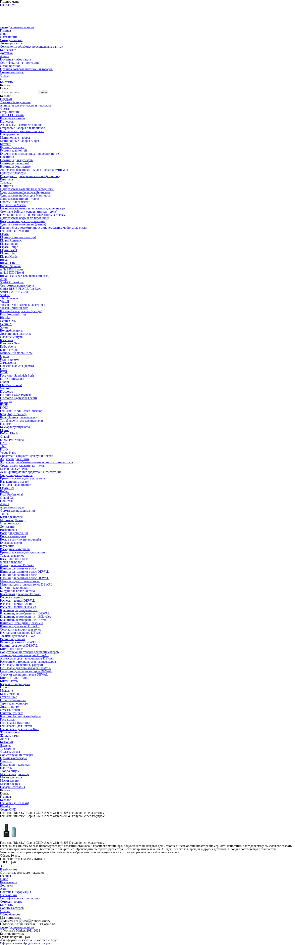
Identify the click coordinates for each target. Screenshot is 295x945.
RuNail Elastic (9, 433)
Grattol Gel (7, 497)
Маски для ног (10, 780)
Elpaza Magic (8, 256)
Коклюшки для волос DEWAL (20, 594)
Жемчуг (5, 745)
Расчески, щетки (11, 597)
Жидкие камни (10, 735)
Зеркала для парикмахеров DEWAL (24, 655)
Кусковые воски (11, 542)
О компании (8, 37)
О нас (4, 33)
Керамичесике (9, 693)
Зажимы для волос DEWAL (19, 636)
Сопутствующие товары (16, 755)
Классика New (10, 343)
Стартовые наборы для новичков (22, 128)
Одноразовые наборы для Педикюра (25, 192)
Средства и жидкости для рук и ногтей (26, 456)
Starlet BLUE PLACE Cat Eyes (20, 288)
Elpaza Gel (7, 488)
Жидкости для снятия (14, 459)
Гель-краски (8, 719)
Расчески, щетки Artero (16, 603)
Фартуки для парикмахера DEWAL (24, 674)
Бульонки (6, 742)
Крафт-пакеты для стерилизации (22, 221)
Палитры (6, 767)
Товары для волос (12, 555)
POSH (4, 372)
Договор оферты (11, 43)
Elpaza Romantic (11, 240)
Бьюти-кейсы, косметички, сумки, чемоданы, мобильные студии (44, 227)
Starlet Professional (12, 282)
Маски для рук (10, 783)
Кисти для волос (11, 648)
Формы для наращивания (17, 510)
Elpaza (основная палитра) (18, 237)
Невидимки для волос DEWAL (21, 632)
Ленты (4, 738)
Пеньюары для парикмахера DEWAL (25, 668)
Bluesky (5, 317)
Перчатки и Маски (13, 205)
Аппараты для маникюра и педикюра (25, 105)
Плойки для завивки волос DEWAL (24, 578)
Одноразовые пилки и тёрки (19, 198)
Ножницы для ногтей (15, 163)
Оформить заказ (11, 943)
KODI (4, 407)
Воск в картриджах (13, 536)
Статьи (5, 75)
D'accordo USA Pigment (16, 394)
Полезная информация (15, 59)
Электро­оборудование (15, 102)
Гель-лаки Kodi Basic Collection (21, 411)
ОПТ (3, 78)
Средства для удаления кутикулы (22, 465)
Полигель (6, 501)
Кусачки (5, 144)
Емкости (6, 761)
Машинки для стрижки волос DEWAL (26, 584)
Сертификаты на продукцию (20, 62)
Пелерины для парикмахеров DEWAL (26, 671)
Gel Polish (6, 388)
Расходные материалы (15, 549)
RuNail (4, 259)
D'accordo (6, 391)
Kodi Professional (11, 494)
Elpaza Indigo (9, 243)
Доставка (6, 53)
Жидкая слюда (10, 732)
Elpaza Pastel (8, 250)
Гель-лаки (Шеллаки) (14, 230)
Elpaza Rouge (9, 247)
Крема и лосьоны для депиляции (22, 552)
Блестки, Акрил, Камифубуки (20, 716)
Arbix (3, 279)
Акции (4, 56)
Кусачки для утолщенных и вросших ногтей (30, 153)
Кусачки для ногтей (13, 150)
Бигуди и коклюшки (14, 587)
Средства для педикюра (16, 475)
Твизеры (6, 182)
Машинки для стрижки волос (20, 581)
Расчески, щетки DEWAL (17, 600)
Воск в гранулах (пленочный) (20, 539)
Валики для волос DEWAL (18, 642)
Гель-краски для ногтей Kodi (19, 729)
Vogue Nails (8, 452)
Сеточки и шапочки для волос (20, 629)
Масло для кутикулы (14, 468)
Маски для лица (11, 777)
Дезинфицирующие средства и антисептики (30, 472)
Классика (6, 340)
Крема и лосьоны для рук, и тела (22, 478)
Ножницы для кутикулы (16, 160)
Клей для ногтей (11, 517)
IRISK (4, 404)
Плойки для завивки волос (18, 574)
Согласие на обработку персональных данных (31, 46)
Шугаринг (7, 546)
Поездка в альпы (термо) (17, 366)
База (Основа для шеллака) (18, 417)
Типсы (4, 513)
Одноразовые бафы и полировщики (24, 218)
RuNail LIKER (10, 263)
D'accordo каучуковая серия (18, 398)
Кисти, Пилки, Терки (14, 677)
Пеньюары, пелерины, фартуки (21, 665)
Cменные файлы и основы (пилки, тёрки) (28, 211)
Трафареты (7, 748)
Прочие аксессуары (13, 758)
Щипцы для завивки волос (18, 568)
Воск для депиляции (14, 533)
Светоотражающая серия (17, 285)
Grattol (4, 382)
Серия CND (8, 321)
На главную (8, 4)
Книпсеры (7, 179)
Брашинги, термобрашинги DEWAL (25, 613)
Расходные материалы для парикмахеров (28, 661)
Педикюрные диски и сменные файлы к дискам (33, 214)
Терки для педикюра (14, 703)
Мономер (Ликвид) (13, 520)
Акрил (4, 504)
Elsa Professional (11, 385)
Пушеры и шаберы (13, 173)
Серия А (6, 324)
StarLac (5, 295)
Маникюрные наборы (15, 137)
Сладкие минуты (11, 337)
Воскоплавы (8, 529)
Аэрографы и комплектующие (21, 124)
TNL (3, 446)
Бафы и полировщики (15, 684)
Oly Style (6, 401)
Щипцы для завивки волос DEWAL (24, 571)
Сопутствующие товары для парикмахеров (29, 652)
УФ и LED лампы (12, 115)
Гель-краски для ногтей (16, 726)
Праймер (6, 423)
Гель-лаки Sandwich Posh (17, 375)
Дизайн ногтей (10, 706)
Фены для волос (11, 562)
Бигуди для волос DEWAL (18, 591)
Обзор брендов (10, 66)
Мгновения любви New (16, 353)
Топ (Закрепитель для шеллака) (21, 420)
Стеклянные (8, 697)
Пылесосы (7, 121)
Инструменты (9, 134)
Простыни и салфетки (15, 202)
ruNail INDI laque (11, 269)
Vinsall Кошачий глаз (14, 308)
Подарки (6, 99)
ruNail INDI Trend (12, 272)
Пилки (4, 687)
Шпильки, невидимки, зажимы (21, 623)
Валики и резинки (12, 639)
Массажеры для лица (14, 774)
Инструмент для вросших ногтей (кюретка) (30, 176)
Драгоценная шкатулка (16, 333)
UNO (3, 369)
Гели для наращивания (15, 484)
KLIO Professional (12, 378)
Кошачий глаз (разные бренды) (21, 311)
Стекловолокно (10, 523)
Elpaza (4, 234)
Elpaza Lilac (8, 253)
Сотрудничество (11, 40)
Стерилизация (9, 112)
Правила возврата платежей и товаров (26, 69)
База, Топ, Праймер (13, 414)
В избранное (8, 869)
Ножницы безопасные (15, 166)
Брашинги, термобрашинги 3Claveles (25, 616)
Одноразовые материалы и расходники (27, 189)
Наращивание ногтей (14, 481)
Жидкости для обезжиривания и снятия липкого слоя (36, 462)
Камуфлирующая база (15, 427)
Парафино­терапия (12, 787)
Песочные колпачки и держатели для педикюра (32, 208)
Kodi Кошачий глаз (13, 314)
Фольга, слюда (10, 751)
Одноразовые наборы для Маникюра (25, 195)
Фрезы (4, 108)
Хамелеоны (8, 362)
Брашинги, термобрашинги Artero (23, 619)
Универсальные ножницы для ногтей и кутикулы (34, 169)
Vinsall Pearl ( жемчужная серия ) (22, 304)
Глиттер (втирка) (11, 713)
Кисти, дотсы (9, 681)
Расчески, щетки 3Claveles (18, 607)
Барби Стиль (8, 349)
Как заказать (8, 49)
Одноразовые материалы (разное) (23, 224)
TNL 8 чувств (9, 298)
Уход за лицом (9, 771)
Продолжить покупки (38, 943)
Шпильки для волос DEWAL (20, 626)
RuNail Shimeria (10, 266)
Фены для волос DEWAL (17, 565)
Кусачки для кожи (12, 147)
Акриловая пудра (12, 507)
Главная (5, 30)
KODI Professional (12, 439)
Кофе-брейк (8, 346)
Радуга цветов (9, 359)
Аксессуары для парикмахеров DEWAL (27, 658)
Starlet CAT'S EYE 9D (15, 292)
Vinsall (4, 301)
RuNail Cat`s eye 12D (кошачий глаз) (24, 275)
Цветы (4, 356)
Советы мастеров (12, 72)
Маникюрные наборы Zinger (19, 140)
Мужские (6, 690)
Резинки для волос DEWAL (19, 645)
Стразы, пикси (10, 710)
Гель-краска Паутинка (15, 722)
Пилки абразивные (13, 700)
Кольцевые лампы (12, 118)
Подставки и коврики (15, 764)
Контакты (6, 82)
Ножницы (7, 157)
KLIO (4, 449)
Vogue (4, 327)
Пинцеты (6, 185)
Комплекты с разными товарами (22, 131)
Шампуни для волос (14, 558)
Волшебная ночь (11, 330)
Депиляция (7, 526)
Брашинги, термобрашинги (19, 610)
